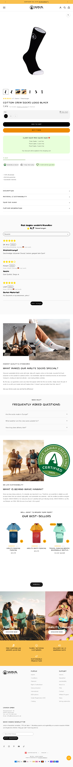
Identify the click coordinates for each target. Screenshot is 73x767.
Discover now (11, 632)
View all (36, 584)
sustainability (63, 681)
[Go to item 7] (42, 91)
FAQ (60, 688)
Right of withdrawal (36, 684)
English (44, 752)
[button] (7, 98)
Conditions (34, 678)
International (34, 691)
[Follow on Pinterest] (14, 746)
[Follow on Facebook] (4, 746)
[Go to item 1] (5, 91)
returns (61, 674)
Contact (61, 691)
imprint (33, 674)
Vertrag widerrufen (64, 701)
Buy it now (36, 130)
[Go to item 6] (36, 91)
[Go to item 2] (11, 91)
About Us (62, 684)
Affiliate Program (64, 694)
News (60, 698)
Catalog (33, 701)
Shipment (33, 681)
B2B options (34, 694)
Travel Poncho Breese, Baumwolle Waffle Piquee (59, 549)
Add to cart (36, 124)
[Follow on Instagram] (9, 746)
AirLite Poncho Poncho (13, 549)
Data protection (35, 688)
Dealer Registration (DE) (38, 698)
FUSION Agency (42, 757)
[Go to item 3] (18, 91)
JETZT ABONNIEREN (10, 738)
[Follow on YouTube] (19, 746)
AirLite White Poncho (36, 548)
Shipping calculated (22, 107)
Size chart (65, 112)
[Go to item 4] (24, 91)
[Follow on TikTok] (24, 746)
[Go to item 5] (30, 91)
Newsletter (62, 678)
